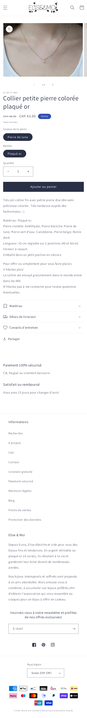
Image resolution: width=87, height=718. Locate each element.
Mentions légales (20, 491)
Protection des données (24, 520)
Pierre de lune (18, 137)
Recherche (15, 433)
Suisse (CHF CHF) (41, 673)
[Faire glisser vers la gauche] (34, 84)
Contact (13, 462)
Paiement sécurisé (20, 481)
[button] (5, 7)
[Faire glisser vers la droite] (52, 84)
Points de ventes (19, 510)
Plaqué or (15, 154)
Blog (11, 500)
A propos (14, 443)
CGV (11, 452)
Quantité (8, 163)
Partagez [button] (14, 339)
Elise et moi (26, 710)
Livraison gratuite (20, 472)
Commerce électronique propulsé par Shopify (52, 710)
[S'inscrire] (73, 629)
